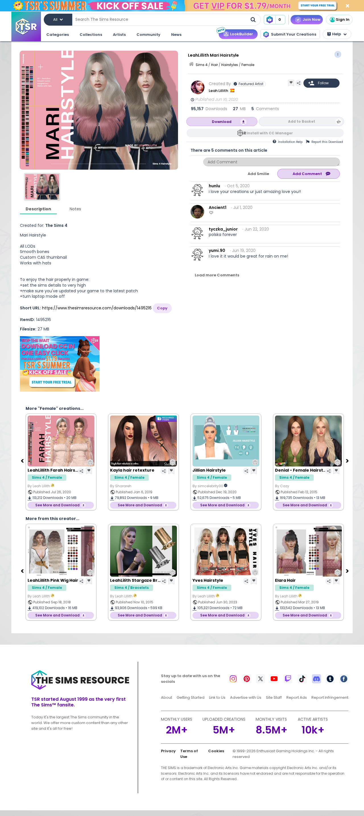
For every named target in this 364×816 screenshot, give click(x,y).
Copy (162, 308)
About (166, 697)
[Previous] (23, 460)
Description (38, 209)
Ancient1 (217, 207)
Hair (214, 64)
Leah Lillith (219, 90)
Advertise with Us (245, 697)
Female (247, 64)
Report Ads (296, 697)
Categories (57, 34)
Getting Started (190, 697)
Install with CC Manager (270, 133)
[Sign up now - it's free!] (60, 364)
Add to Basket (301, 121)
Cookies (216, 751)
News (176, 34)
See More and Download (57, 505)
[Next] (348, 460)
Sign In (342, 19)
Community (148, 34)
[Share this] (298, 83)
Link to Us (217, 697)
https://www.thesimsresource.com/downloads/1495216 (97, 308)
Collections (91, 34)
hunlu (214, 186)
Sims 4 (202, 64)
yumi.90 (217, 250)
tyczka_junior (223, 229)
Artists (119, 34)
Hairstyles (229, 64)
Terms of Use (189, 753)
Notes (75, 209)
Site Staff (274, 697)
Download (221, 121)
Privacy (168, 751)
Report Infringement (329, 697)
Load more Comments (217, 275)
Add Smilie (258, 173)
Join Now (311, 19)
